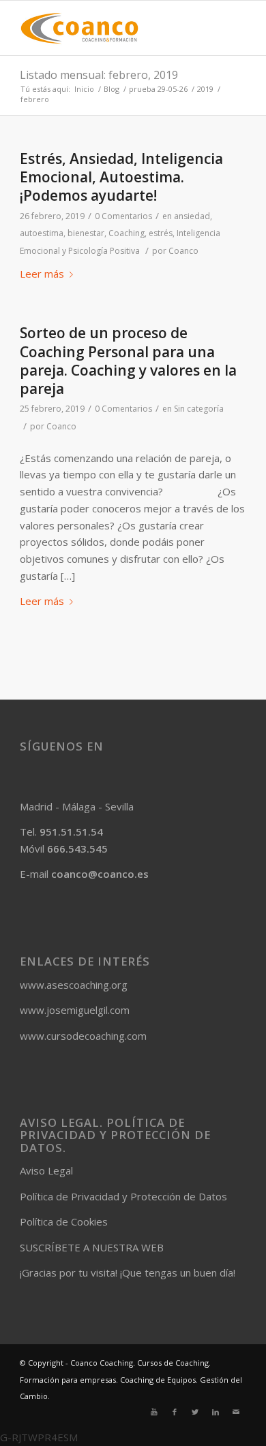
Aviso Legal (46, 1170)
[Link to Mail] (236, 1412)
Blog (111, 89)
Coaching (126, 233)
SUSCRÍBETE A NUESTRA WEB (92, 1247)
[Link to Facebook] (174, 1412)
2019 (205, 89)
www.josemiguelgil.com (75, 1010)
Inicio (84, 89)
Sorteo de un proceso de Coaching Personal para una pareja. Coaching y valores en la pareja (128, 360)
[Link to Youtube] (154, 1412)
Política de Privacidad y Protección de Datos (123, 1196)
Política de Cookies (64, 1221)
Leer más (42, 273)
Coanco (183, 251)
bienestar (86, 233)
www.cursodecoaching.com (83, 1035)
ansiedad (192, 216)
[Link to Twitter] (195, 1412)
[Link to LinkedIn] (215, 1412)
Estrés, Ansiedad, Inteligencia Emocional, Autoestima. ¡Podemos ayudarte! (121, 177)
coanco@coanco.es (100, 874)
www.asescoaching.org (74, 984)
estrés (161, 233)
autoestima (41, 233)
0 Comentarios (123, 216)
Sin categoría (199, 408)
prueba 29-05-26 (158, 89)
